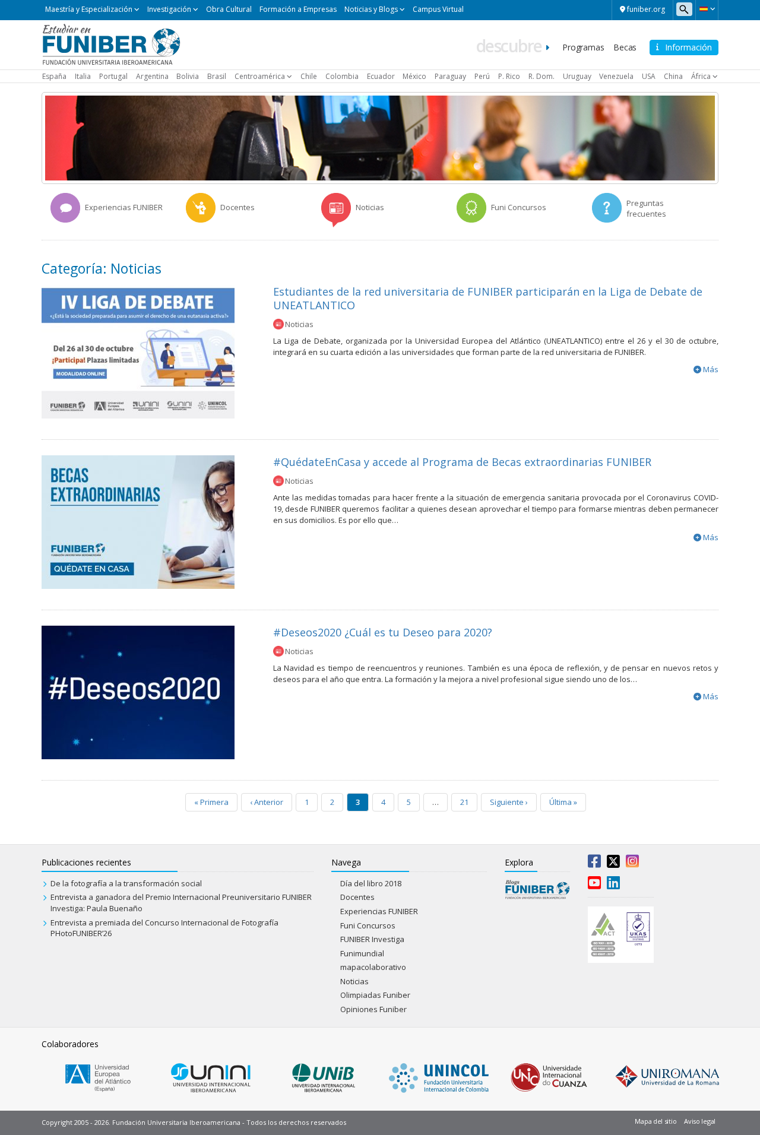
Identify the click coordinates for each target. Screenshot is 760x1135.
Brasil (216, 76)
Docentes (357, 897)
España (54, 76)
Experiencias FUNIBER (379, 911)
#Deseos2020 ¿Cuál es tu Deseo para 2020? (382, 632)
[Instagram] (632, 863)
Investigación (169, 9)
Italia (83, 76)
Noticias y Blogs (371, 9)
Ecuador (381, 76)
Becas (624, 47)
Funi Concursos (367, 925)
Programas (583, 47)
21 (464, 802)
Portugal (113, 76)
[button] (707, 9)
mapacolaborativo (373, 967)
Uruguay (577, 76)
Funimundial (362, 953)
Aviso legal (699, 1121)
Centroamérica (260, 76)
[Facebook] (594, 863)
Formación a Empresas (298, 9)
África (701, 76)
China (673, 76)
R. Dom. (541, 76)
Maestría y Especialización (88, 9)
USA (649, 76)
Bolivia (187, 76)
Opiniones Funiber (373, 1009)
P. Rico (509, 76)
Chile (308, 76)
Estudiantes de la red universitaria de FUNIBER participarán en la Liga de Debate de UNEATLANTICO (487, 298)
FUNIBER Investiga (372, 939)
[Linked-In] (613, 885)
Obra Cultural (229, 9)
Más (710, 369)
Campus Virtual (438, 9)
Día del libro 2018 (370, 883)
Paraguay (450, 76)
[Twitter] (613, 863)
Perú (482, 76)
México (414, 76)
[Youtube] (594, 885)
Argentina (152, 76)
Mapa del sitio (655, 1121)
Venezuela (616, 76)
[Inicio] (111, 44)
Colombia (342, 76)
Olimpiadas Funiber (375, 995)
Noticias (299, 324)
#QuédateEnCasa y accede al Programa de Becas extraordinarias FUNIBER (462, 462)
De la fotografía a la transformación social (126, 883)
